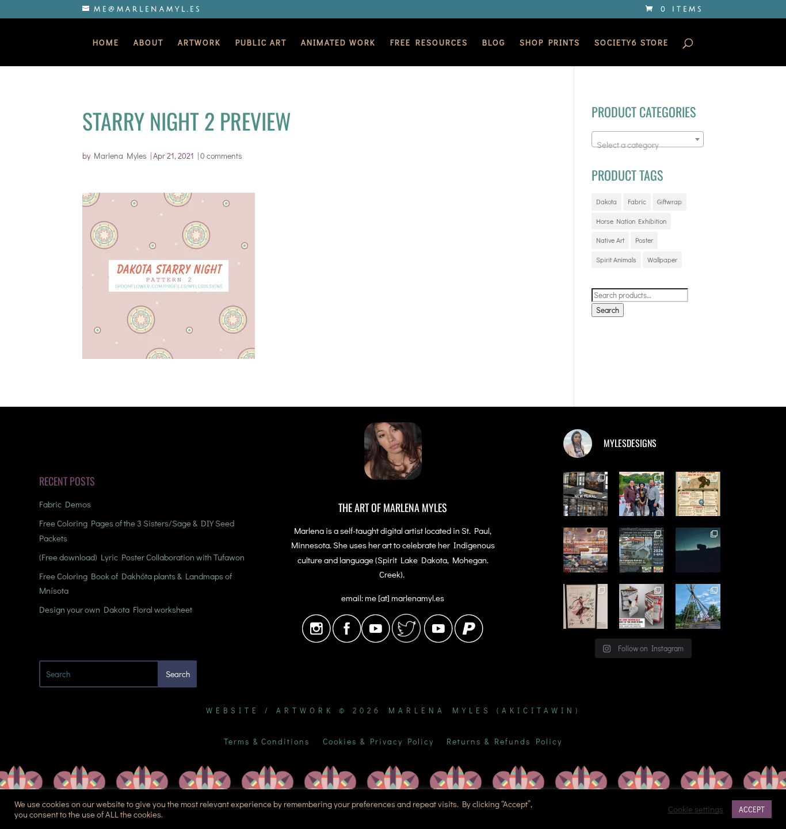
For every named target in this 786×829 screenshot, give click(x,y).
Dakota (606, 201)
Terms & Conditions (267, 742)
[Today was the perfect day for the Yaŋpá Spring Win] (698, 606)
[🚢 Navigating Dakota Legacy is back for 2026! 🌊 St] (641, 550)
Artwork (199, 43)
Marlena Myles (120, 155)
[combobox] (648, 139)
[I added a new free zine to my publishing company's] (641, 606)
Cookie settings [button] (695, 809)
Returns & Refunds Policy (504, 742)
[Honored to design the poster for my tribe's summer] (698, 494)
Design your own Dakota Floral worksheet (115, 609)
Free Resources (429, 43)
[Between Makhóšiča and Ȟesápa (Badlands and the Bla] (698, 550)
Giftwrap (669, 201)
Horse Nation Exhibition (631, 221)
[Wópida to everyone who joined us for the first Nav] (641, 494)
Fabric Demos (65, 504)
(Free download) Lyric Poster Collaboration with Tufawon (142, 557)
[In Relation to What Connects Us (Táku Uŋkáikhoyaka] (585, 494)
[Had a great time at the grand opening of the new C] (585, 606)
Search (607, 310)
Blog (493, 43)
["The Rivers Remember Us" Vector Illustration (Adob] (585, 550)
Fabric (637, 201)
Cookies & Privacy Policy (378, 742)
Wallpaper (662, 259)
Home (106, 43)
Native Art (610, 240)
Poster (644, 240)
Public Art (261, 43)
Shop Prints (550, 43)
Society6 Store (631, 43)
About (148, 43)
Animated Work (338, 43)
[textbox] (647, 144)
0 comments (221, 155)
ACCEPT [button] (752, 809)
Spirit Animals (616, 259)
